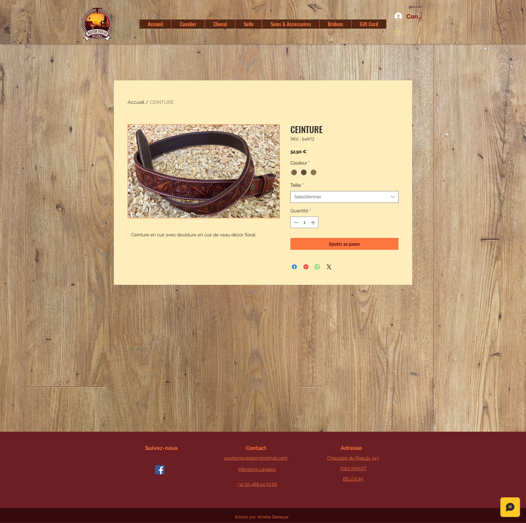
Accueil (136, 102)
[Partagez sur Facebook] (294, 266)
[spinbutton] (305, 222)
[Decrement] (295, 222)
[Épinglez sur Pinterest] (306, 266)
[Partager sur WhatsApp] (317, 266)
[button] (401, 32)
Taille (297, 185)
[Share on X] (329, 266)
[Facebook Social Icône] (159, 469)
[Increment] (314, 222)
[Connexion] (396, 16)
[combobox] (344, 197)
